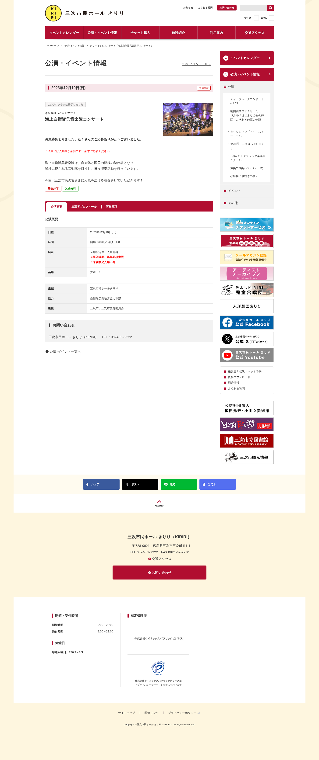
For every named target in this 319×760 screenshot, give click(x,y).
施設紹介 (178, 33)
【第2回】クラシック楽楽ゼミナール (248, 158)
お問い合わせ (227, 7)
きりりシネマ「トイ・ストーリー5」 (247, 134)
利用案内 (216, 33)
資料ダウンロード (239, 377)
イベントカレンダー (64, 33)
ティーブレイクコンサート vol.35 (247, 101)
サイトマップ (126, 713)
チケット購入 (140, 33)
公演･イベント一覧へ (196, 64)
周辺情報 (233, 382)
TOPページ (53, 45)
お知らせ (188, 7)
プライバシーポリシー (182, 713)
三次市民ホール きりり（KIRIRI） (85, 13)
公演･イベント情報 (74, 45)
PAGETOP (159, 503)
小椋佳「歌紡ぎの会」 (244, 176)
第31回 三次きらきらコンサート (247, 146)
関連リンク (152, 713)
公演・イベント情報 (102, 33)
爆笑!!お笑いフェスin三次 (246, 168)
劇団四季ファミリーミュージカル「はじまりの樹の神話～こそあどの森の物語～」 (247, 117)
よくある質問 (205, 7)
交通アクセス (255, 33)
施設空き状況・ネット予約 (245, 371)
